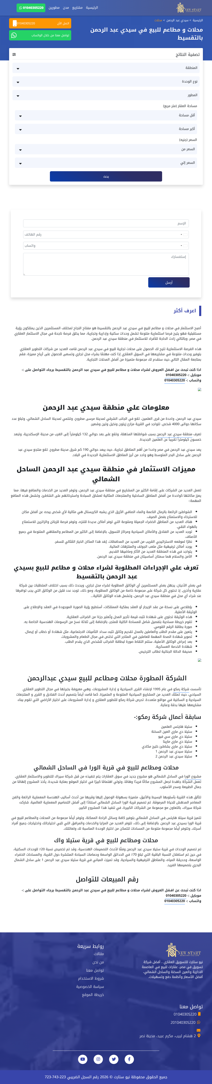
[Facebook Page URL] (129, 1059)
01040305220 (33, 8)
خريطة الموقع (93, 994)
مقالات (99, 953)
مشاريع (77, 7)
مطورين (54, 7)
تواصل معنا (95, 970)
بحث (106, 176)
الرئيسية (92, 7)
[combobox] (184, 234)
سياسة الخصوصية (90, 986)
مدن (66, 7)
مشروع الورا (192, 776)
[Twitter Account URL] (113, 1059)
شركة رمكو (181, 689)
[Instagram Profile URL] (98, 1059)
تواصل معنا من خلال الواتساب (50, 35)
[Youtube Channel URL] (82, 1059)
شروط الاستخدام (91, 978)
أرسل (169, 282)
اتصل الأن (43, 23)
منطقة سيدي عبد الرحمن (174, 434)
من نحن (98, 962)
